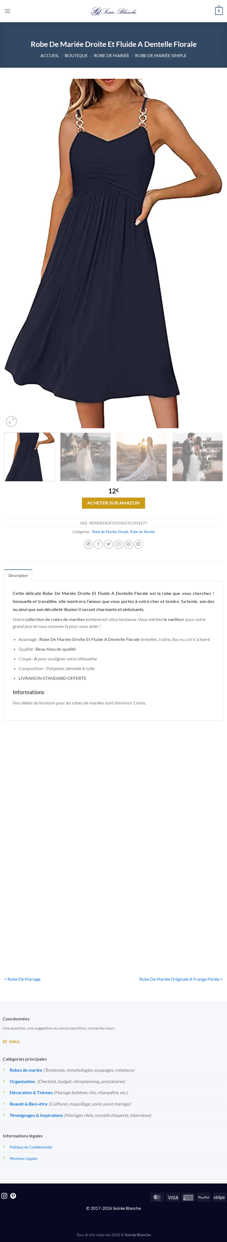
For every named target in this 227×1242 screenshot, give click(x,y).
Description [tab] (18, 575)
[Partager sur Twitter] (108, 544)
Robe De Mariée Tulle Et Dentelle (38, 931)
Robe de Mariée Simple (161, 55)
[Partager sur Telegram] (138, 544)
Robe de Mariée (111, 55)
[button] (7, 11)
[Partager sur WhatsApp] (88, 544)
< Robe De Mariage (22, 979)
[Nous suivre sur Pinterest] (13, 1196)
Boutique (76, 55)
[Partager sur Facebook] (98, 544)
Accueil (49, 55)
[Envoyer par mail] (118, 544)
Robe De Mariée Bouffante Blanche (113, 825)
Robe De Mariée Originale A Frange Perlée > (181, 979)
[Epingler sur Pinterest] (128, 544)
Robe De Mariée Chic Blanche (39, 825)
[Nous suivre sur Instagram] (4, 1196)
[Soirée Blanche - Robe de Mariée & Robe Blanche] (113, 11)
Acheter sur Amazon (113, 502)
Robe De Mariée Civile (188, 822)
